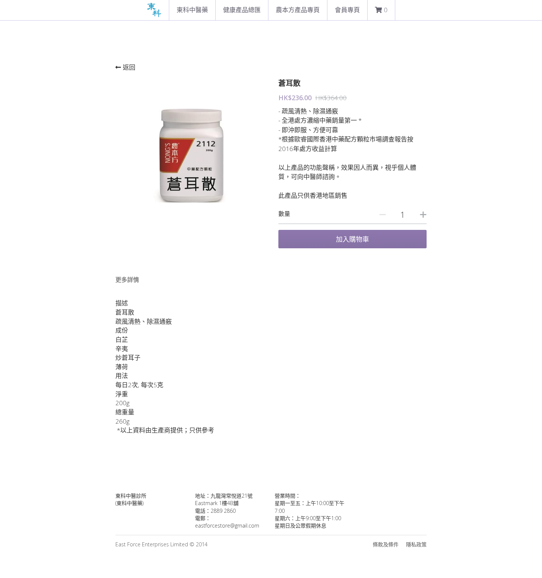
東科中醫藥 (192, 10)
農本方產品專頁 (298, 10)
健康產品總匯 (242, 10)
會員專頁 (347, 10)
